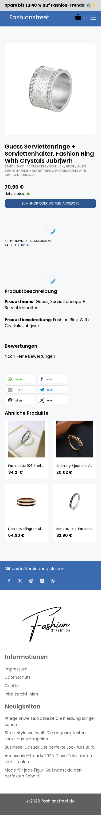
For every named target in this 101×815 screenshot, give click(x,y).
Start (9, 166)
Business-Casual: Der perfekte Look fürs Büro (49, 747)
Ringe (70, 166)
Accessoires (36, 166)
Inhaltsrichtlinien (21, 694)
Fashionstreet (29, 17)
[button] (20, 379)
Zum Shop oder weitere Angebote (50, 203)
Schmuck (56, 166)
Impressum (16, 669)
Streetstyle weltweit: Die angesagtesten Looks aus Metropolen (45, 736)
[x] (20, 580)
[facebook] (9, 580)
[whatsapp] (53, 580)
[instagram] (31, 580)
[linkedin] (42, 580)
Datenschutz (18, 677)
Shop (20, 166)
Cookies (12, 686)
